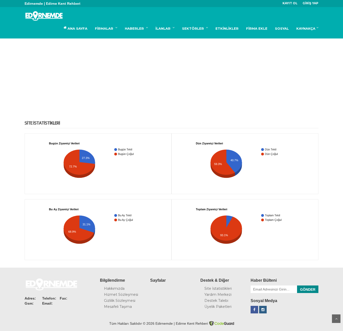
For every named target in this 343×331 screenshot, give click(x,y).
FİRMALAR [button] (104, 28)
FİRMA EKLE (256, 28)
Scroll (336, 318)
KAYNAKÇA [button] (305, 28)
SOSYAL (282, 28)
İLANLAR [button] (163, 28)
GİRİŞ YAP (310, 3)
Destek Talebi (216, 300)
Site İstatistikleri (218, 288)
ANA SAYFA (77, 28)
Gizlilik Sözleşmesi (119, 300)
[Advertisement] (171, 76)
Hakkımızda (114, 288)
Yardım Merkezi (218, 294)
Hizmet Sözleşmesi (121, 294)
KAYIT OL (290, 3)
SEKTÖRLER (193, 28)
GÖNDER (307, 289)
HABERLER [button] (135, 28)
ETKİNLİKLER (227, 28)
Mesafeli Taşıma (118, 306)
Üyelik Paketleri (218, 306)
